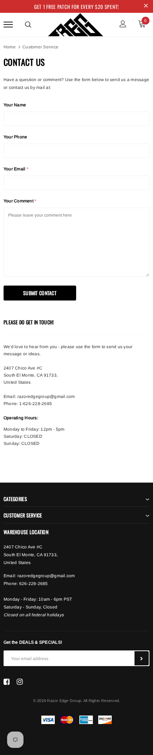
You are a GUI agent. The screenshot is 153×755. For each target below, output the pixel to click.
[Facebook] (7, 682)
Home (10, 46)
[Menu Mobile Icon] (8, 25)
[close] (145, 6)
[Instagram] (20, 682)
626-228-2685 (33, 583)
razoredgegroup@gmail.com (46, 396)
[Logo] (75, 23)
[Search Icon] (28, 24)
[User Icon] (123, 25)
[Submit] (141, 658)
